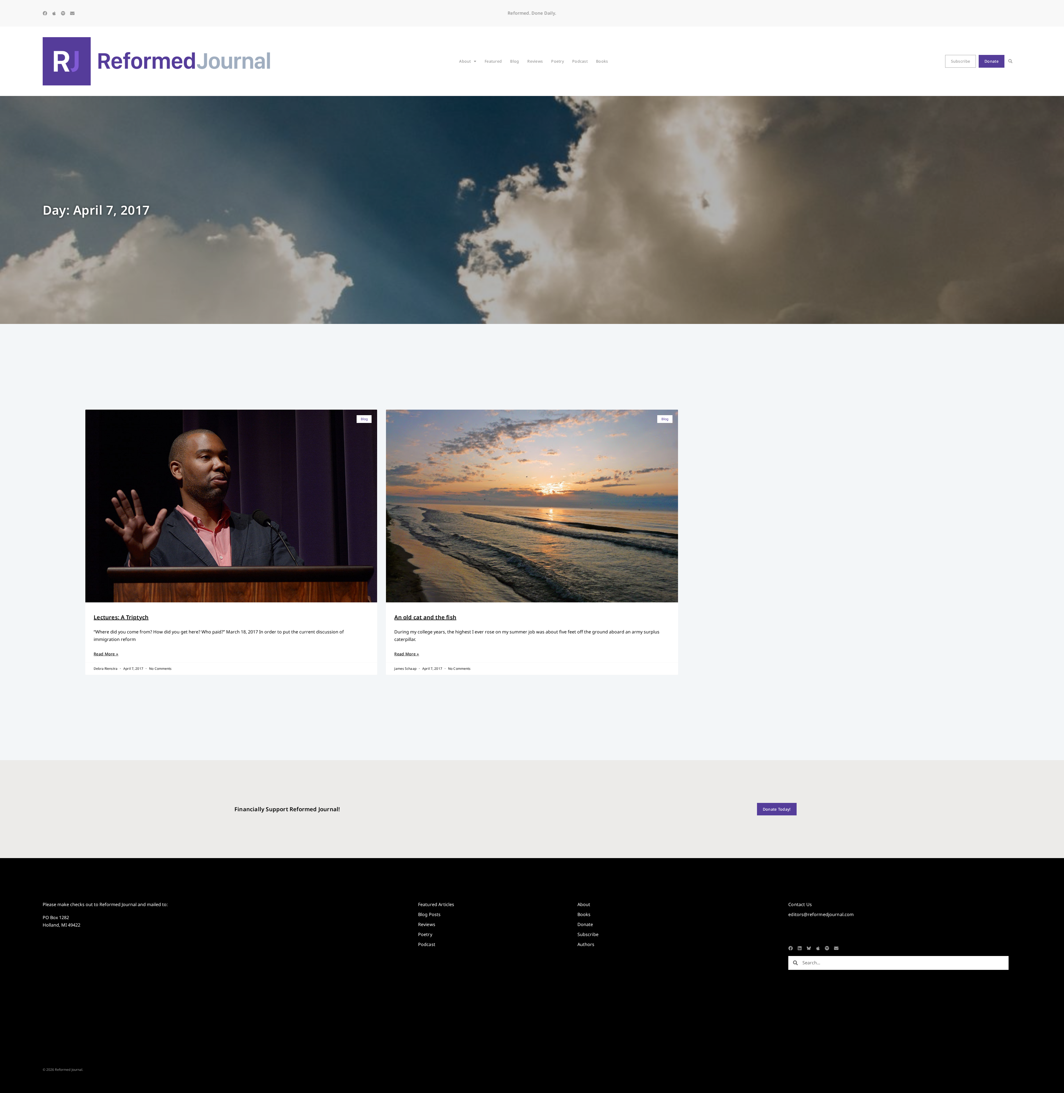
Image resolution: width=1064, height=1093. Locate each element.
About (465, 61)
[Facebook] (45, 13)
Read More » (106, 653)
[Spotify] (63, 13)
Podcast (580, 61)
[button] (1010, 61)
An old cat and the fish (425, 617)
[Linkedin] (799, 948)
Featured (493, 61)
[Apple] (54, 13)
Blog (514, 61)
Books (602, 61)
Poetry (557, 61)
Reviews (535, 61)
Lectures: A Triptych (121, 617)
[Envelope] (72, 13)
